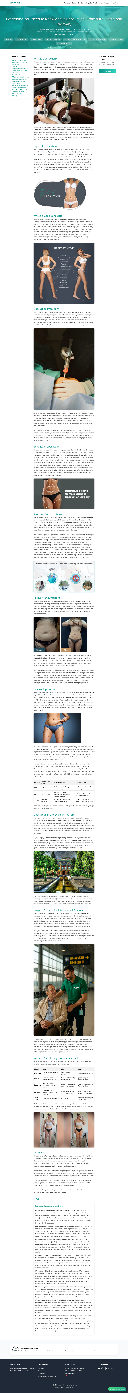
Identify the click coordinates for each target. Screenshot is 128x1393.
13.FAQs (14, 96)
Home (106, 3)
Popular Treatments (94, 3)
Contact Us (41, 1374)
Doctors (81, 3)
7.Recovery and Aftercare (20, 77)
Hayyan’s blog (52, 848)
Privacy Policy (59, 1388)
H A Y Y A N (15, 3)
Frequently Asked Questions (47, 1376)
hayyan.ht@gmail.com (77, 1368)
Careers (40, 1371)
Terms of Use (69, 1388)
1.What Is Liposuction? (19, 60)
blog (40, 1185)
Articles (67, 3)
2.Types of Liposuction (19, 62)
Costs (74, 3)
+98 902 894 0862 (76, 1371)
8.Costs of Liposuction (19, 79)
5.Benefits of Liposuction (20, 71)
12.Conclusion (16, 94)
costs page (52, 747)
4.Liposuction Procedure (20, 69)
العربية (114, 3)
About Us (41, 1368)
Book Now (107, 71)
